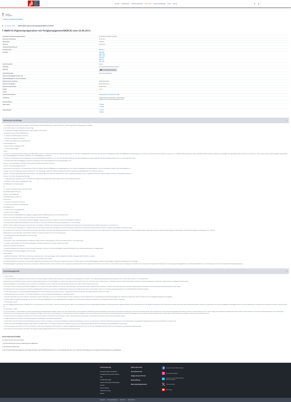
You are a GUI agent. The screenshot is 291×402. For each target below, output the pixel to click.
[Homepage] (2, 25)
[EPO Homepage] (34, 4)
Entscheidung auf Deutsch (109, 70)
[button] (145, 120)
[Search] (254, 4)
